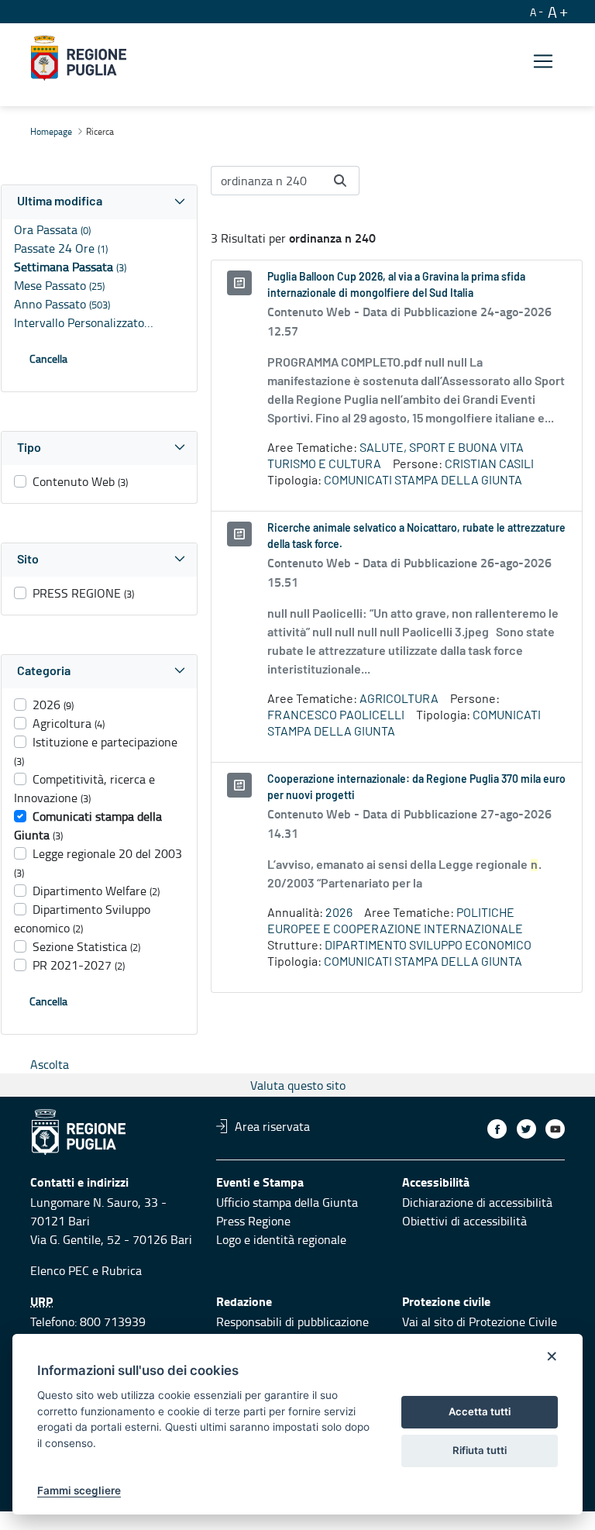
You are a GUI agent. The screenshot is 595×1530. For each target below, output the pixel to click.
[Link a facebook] (497, 1129)
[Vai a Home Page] (78, 58)
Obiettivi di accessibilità (464, 1220)
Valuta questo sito (298, 1085)
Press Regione (253, 1220)
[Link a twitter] (526, 1129)
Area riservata (272, 1126)
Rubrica (121, 1270)
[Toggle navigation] (543, 61)
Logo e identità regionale (281, 1239)
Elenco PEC (59, 1270)
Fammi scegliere (79, 1490)
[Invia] (340, 180)
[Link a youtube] (555, 1129)
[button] (99, 202)
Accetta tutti (480, 1411)
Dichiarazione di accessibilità (477, 1202)
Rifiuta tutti (479, 1450)
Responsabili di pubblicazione (292, 1321)
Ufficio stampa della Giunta (287, 1202)
